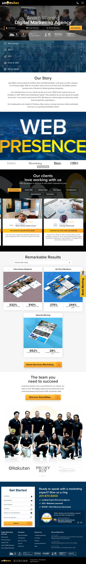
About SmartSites (23, 536)
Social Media (13, 69)
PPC (10, 56)
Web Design (13, 43)
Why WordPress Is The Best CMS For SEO (63, 548)
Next (81, 523)
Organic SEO (4, 543)
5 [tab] (46, 475)
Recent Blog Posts (57, 533)
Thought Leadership (40, 536)
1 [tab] (39, 475)
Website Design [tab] (43, 190)
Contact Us (21, 547)
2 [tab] (41, 475)
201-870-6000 (78, 3)
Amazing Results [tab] (36, 194)
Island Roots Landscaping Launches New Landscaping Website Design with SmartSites (67, 538)
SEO (10, 50)
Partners (37, 541)
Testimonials (21, 539)
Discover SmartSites (39, 397)
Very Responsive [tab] (72, 190)
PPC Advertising (5, 541)
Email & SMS (13, 63)
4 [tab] (44, 475)
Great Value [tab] (50, 194)
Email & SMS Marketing (7, 546)
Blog (36, 547)
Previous (78, 523)
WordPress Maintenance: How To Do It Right (64, 544)
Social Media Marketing (7, 549)
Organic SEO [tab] (29, 190)
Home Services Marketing (39, 364)
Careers (20, 544)
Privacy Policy (33, 561)
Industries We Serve (40, 544)
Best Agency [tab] (57, 190)
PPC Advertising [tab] (14, 190)
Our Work (37, 539)
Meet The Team (22, 541)
